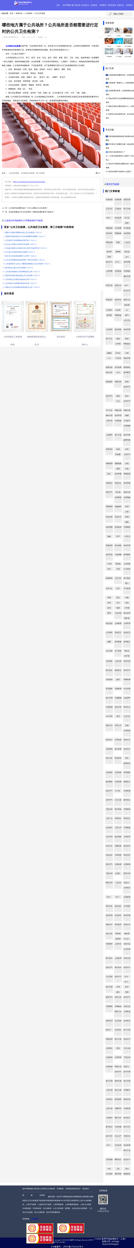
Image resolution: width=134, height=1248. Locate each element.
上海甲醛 (127, 564)
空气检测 (127, 228)
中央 (109, 1169)
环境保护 (109, 300)
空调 (118, 987)
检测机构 (109, 578)
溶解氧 (118, 252)
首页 (58, 5)
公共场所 (109, 1174)
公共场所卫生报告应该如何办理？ (21, 279)
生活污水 (109, 588)
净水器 (118, 492)
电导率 (109, 252)
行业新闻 (28, 13)
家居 (127, 382)
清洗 (118, 1048)
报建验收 (127, 1174)
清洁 (127, 1169)
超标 (118, 679)
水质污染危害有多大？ (116, 152)
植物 (127, 415)
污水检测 (118, 228)
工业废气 (127, 421)
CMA (118, 372)
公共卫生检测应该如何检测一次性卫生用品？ (25, 260)
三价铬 (126, 608)
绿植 (127, 598)
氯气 (127, 315)
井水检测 (118, 367)
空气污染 (109, 410)
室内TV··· (109, 1030)
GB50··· (109, 897)
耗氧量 (118, 454)
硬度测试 (127, 367)
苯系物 (118, 564)
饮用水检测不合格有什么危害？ (120, 171)
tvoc (109, 358)
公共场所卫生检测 (27, 173)
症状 (127, 449)
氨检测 (126, 934)
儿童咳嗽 (118, 555)
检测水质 (109, 367)
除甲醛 (109, 315)
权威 (127, 517)
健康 (127, 522)
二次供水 (118, 358)
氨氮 (109, 536)
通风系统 (118, 1174)
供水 (109, 569)
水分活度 (109, 651)
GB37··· (109, 1145)
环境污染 (109, 285)
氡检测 (118, 939)
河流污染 (127, 1006)
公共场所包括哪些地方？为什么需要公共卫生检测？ (28, 208)
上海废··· (118, 873)
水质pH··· (126, 883)
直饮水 (126, 651)
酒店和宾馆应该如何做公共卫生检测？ (22, 275)
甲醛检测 (109, 228)
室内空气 (109, 967)
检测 (109, 598)
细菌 (109, 642)
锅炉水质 (109, 415)
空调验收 (118, 1006)
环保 (109, 603)
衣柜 (127, 469)
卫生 (118, 1169)
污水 (118, 401)
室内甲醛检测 (26, 1192)
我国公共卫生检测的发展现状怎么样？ (22, 287)
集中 (127, 987)
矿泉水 (118, 353)
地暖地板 (118, 463)
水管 (127, 353)
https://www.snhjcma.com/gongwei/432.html (29, 182)
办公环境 (109, 716)
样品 (118, 598)
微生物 (126, 618)
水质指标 (127, 271)
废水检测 (118, 749)
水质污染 (127, 944)
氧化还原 (109, 623)
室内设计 (109, 740)
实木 (118, 588)
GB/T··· (127, 285)
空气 (118, 603)
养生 (127, 758)
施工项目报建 (35, 1192)
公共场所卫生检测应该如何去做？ (21, 283)
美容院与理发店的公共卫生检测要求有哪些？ (25, 236)
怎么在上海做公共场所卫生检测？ (21, 244)
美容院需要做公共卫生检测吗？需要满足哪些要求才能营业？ (32, 212)
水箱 (118, 569)
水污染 (126, 218)
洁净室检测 (111, 5)
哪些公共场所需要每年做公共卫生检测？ (23, 232)
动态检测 (127, 1145)
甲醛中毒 (127, 410)
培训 (127, 603)
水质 (127, 512)
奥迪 (118, 396)
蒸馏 (118, 469)
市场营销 (109, 679)
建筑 (127, 223)
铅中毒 (126, 656)
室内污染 (109, 372)
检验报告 (109, 382)
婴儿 (127, 583)
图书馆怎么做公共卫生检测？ (19, 268)
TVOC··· (118, 262)
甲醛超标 (118, 233)
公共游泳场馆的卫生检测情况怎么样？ (22, 272)
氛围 (118, 608)
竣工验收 (127, 578)
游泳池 (126, 252)
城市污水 (127, 300)
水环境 (118, 344)
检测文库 (120, 5)
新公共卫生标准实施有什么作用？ (21, 256)
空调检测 (102, 5)
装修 (118, 339)
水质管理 (118, 1057)
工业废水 (109, 310)
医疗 (109, 474)
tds (127, 310)
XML (68, 1242)
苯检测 (118, 934)
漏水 (118, 992)
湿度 (127, 992)
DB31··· (109, 218)
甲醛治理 (118, 410)
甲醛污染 (118, 1067)
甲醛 (118, 242)
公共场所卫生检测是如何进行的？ (21, 240)
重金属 (126, 305)
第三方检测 (40, 173)
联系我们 (129, 5)
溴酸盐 (109, 353)
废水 (127, 396)
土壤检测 (118, 623)
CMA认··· (126, 939)
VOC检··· (118, 791)
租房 (118, 449)
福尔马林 (127, 435)
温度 (127, 725)
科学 (118, 536)
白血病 (118, 310)
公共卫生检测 (40, 13)
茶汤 (118, 716)
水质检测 (93, 5)
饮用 (127, 506)
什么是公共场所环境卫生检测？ (20, 252)
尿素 (109, 257)
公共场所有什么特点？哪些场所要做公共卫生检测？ (27, 264)
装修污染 (127, 492)
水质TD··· (126, 1067)
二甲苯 (109, 564)
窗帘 (109, 613)
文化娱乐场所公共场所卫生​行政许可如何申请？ (26, 248)
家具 (127, 339)
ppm (127, 257)
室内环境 (118, 415)
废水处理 (127, 613)
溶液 (127, 463)
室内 (109, 608)
